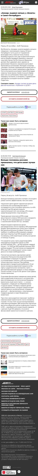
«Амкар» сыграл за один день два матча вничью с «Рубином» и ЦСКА (18, 84)
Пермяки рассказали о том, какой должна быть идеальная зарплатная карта (21, 372)
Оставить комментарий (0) (19, 99)
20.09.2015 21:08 (6, 7)
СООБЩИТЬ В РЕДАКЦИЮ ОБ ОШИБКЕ (14, 410)
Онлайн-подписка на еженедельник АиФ (17, 394)
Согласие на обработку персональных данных (16, 445)
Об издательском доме (10, 386)
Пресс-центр (25, 386)
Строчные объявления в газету (13, 398)
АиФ (18, 43)
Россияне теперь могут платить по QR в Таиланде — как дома (19, 367)
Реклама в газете (23, 389)
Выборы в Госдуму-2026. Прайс (13, 401)
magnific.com (5, 192)
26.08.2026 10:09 (6, 156)
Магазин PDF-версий (9, 391)
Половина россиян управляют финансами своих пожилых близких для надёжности (21, 356)
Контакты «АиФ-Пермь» (10, 396)
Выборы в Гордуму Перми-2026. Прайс (15, 407)
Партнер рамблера (16, 467)
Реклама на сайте (8, 389)
